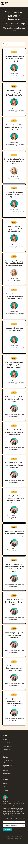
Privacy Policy (10, 838)
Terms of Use (18, 838)
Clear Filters (14, 44)
